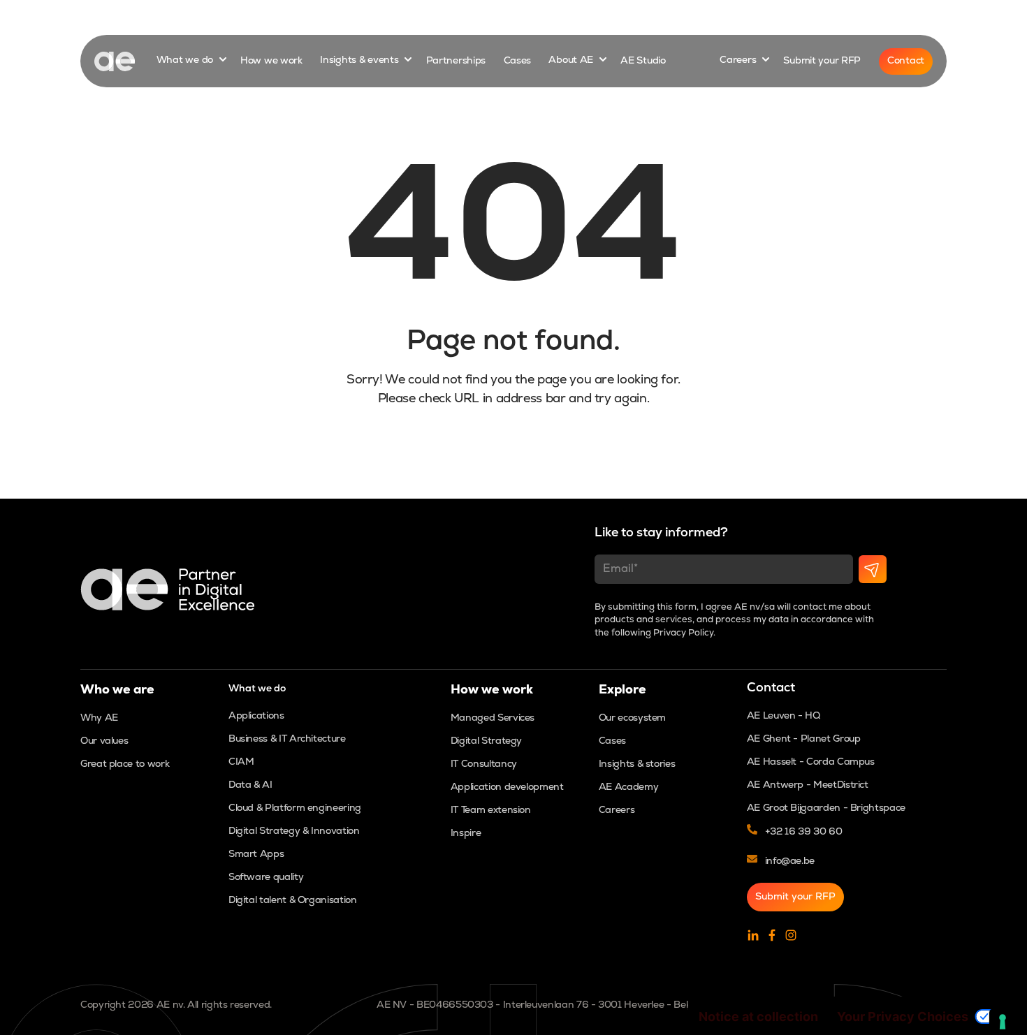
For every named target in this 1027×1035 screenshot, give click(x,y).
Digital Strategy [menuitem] (486, 741)
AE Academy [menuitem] (628, 787)
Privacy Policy (683, 633)
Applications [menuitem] (256, 716)
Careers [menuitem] (616, 810)
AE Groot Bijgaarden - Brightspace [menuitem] (826, 808)
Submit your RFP (822, 61)
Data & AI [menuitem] (250, 785)
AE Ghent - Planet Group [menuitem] (804, 739)
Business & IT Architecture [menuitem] (287, 739)
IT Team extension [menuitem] (491, 810)
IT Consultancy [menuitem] (484, 764)
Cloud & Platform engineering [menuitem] (294, 808)
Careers (739, 61)
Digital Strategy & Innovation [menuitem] (294, 831)
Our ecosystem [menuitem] (632, 718)
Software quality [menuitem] (265, 877)
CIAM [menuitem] (241, 762)
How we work (271, 61)
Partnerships (456, 61)
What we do (186, 61)
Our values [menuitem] (104, 741)
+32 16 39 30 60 (804, 832)
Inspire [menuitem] (466, 833)
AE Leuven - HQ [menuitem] (783, 716)
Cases (518, 61)
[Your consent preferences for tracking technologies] (1002, 1021)
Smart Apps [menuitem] (256, 854)
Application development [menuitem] (507, 787)
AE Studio (642, 61)
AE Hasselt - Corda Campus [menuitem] (811, 762)
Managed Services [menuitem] (492, 718)
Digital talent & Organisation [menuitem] (292, 900)
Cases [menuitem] (612, 741)
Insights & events (360, 61)
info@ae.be (790, 861)
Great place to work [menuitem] (124, 764)
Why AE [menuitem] (99, 718)
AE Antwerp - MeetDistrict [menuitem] (807, 785)
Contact (905, 61)
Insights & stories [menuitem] (637, 764)
